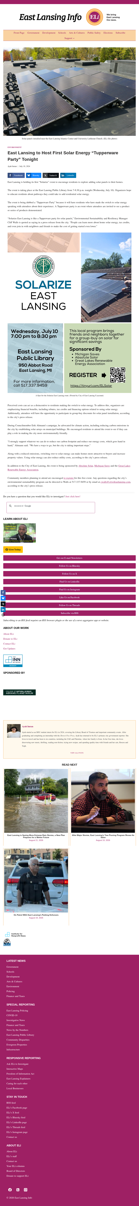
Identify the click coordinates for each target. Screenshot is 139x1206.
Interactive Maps (15, 1068)
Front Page (19, 32)
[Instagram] (25, 1189)
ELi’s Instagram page (17, 1132)
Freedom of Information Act (20, 1073)
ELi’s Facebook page (17, 1107)
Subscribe (120, 32)
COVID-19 (12, 1015)
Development (48, 32)
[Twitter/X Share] (3, 603)
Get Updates (9, 648)
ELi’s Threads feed (16, 1127)
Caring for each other (17, 1083)
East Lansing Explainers (18, 1078)
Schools (62, 32)
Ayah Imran (12, 166)
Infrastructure (13, 1049)
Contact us (12, 1136)
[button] (3, 615)
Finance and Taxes (16, 996)
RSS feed (11, 1102)
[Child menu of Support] (69, 38)
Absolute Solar (85, 465)
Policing (11, 991)
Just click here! (72, 496)
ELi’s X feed (13, 1112)
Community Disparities (18, 1039)
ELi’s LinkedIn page (17, 1122)
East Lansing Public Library (20, 1034)
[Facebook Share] (3, 592)
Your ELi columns (16, 1166)
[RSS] (17, 1189)
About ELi (8, 633)
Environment (15, 147)
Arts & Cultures (77, 32)
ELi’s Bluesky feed (16, 1117)
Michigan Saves (102, 465)
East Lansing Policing (17, 1010)
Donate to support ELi (18, 1175)
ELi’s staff (12, 1156)
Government (33, 32)
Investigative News (16, 1020)
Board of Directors (16, 1170)
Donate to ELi (10, 638)
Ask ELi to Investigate (18, 1063)
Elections (108, 32)
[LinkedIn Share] (3, 609)
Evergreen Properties (17, 1044)
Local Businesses (15, 1088)
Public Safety (94, 32)
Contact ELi (9, 643)
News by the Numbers (17, 1029)
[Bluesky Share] (3, 598)
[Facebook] (10, 1189)
